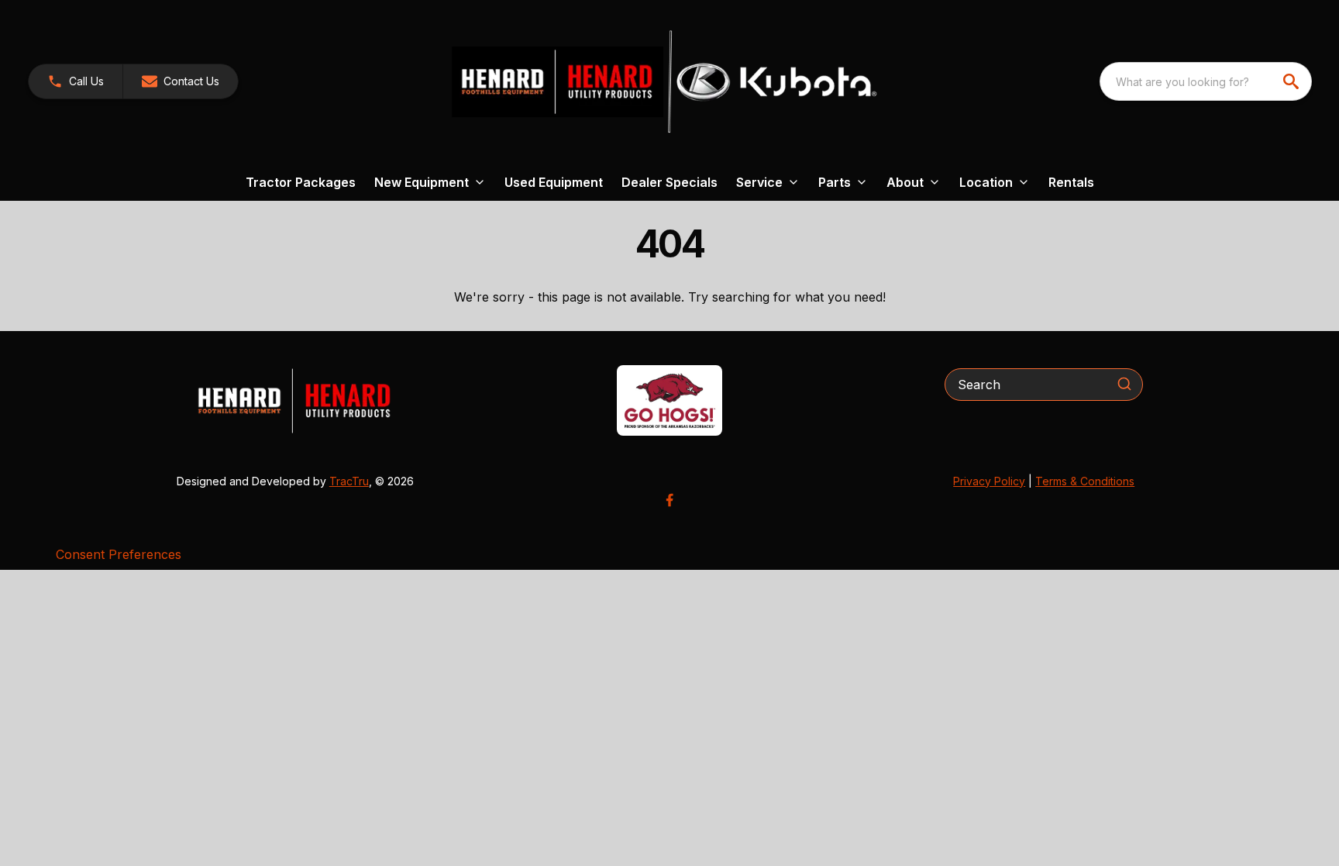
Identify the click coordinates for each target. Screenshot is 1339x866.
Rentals (1071, 182)
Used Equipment (553, 182)
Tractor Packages (301, 182)
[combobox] (1205, 81)
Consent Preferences (118, 554)
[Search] (1124, 384)
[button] (75, 81)
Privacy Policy (989, 481)
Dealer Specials (669, 182)
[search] (1292, 81)
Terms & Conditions (1084, 481)
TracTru (349, 481)
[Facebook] (669, 500)
